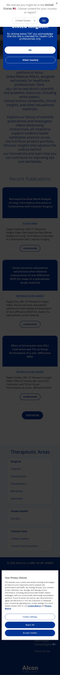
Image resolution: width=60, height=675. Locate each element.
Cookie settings (30, 617)
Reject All (30, 625)
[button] (25, 20)
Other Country (30, 59)
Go (44, 20)
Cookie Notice (34, 606)
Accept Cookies (30, 633)
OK (30, 50)
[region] (30, 605)
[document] (30, 36)
